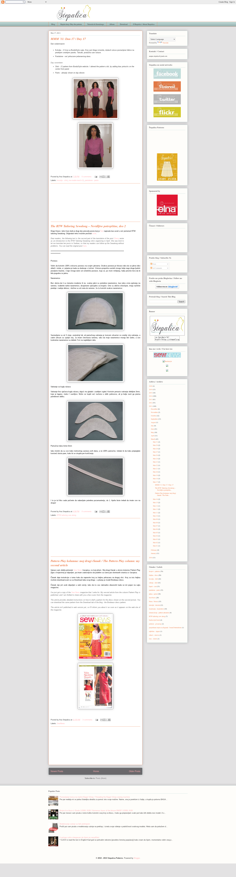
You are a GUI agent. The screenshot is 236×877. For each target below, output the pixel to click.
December (154, 409)
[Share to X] (106, 176)
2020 (151, 386)
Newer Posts (57, 771)
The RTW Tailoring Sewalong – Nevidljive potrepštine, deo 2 (88, 226)
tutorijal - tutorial (154, 605)
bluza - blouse (153, 601)
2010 (151, 557)
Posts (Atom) (101, 778)
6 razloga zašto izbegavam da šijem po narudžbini (79, 837)
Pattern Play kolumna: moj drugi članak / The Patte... (165, 494)
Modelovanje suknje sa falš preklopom (75, 824)
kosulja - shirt (62, 180)
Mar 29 (155, 445)
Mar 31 (155, 442)
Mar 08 (155, 522)
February (154, 550)
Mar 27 (155, 452)
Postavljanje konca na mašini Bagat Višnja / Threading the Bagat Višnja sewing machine (95, 797)
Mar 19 (155, 475)
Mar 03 (155, 539)
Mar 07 (155, 526)
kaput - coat (153, 586)
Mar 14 (155, 506)
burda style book (154, 620)
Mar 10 (155, 516)
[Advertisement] (95, 202)
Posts (154, 264)
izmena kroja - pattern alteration (159, 612)
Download (124, 24)
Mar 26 (155, 455)
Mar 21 (155, 468)
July (152, 425)
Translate (165, 43)
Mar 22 (155, 465)
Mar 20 (155, 472)
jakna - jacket (153, 594)
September (154, 419)
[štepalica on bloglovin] (167, 287)
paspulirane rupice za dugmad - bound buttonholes (165, 627)
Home (96, 771)
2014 (151, 396)
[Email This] (100, 176)
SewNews (61, 723)
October (154, 416)
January (153, 553)
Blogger (137, 858)
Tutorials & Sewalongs (95, 24)
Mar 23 (155, 462)
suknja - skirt (153, 583)
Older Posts (134, 771)
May (152, 432)
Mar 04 (155, 536)
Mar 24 (155, 458)
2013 (151, 399)
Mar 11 (155, 512)
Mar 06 (155, 529)
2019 (151, 389)
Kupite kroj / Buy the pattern (71, 24)
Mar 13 (155, 509)
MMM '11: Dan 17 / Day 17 (68, 39)
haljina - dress (153, 575)
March (153, 439)
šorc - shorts (153, 639)
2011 (151, 406)
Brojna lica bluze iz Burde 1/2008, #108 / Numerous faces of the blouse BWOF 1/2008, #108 (96, 810)
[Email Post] (96, 177)
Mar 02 (155, 542)
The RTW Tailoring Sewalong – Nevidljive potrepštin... (165, 489)
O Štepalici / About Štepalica (143, 24)
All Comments (157, 268)
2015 (151, 393)
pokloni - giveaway (155, 624)
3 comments (87, 720)
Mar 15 (155, 502)
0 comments (87, 177)
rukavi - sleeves (154, 635)
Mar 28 (155, 448)
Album (111, 24)
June (152, 429)
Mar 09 (155, 519)
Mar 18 (155, 478)
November (154, 412)
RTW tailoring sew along (66, 515)
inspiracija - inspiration (156, 609)
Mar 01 (155, 546)
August (153, 422)
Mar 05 (155, 532)
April (153, 435)
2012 (151, 403)
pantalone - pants (92, 180)
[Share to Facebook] (108, 176)
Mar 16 (155, 499)
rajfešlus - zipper (154, 631)
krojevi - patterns (154, 571)
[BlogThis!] (103, 176)
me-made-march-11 (76, 180)
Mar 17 (155, 482)
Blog (53, 24)
